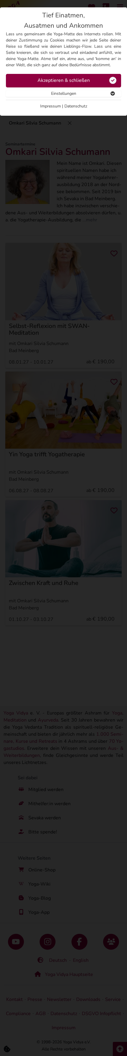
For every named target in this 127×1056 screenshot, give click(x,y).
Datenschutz (75, 106)
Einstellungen (63, 93)
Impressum (50, 106)
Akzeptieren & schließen (64, 80)
